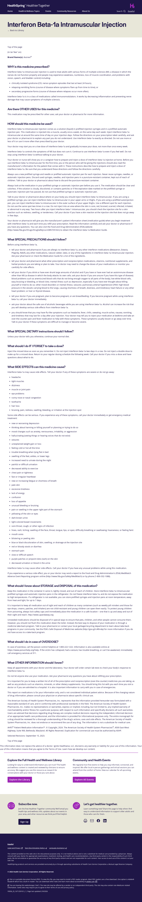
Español (131, 11)
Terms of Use (55, 749)
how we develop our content (81, 749)
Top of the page (15, 740)
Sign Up (24, 821)
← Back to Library (16, 30)
